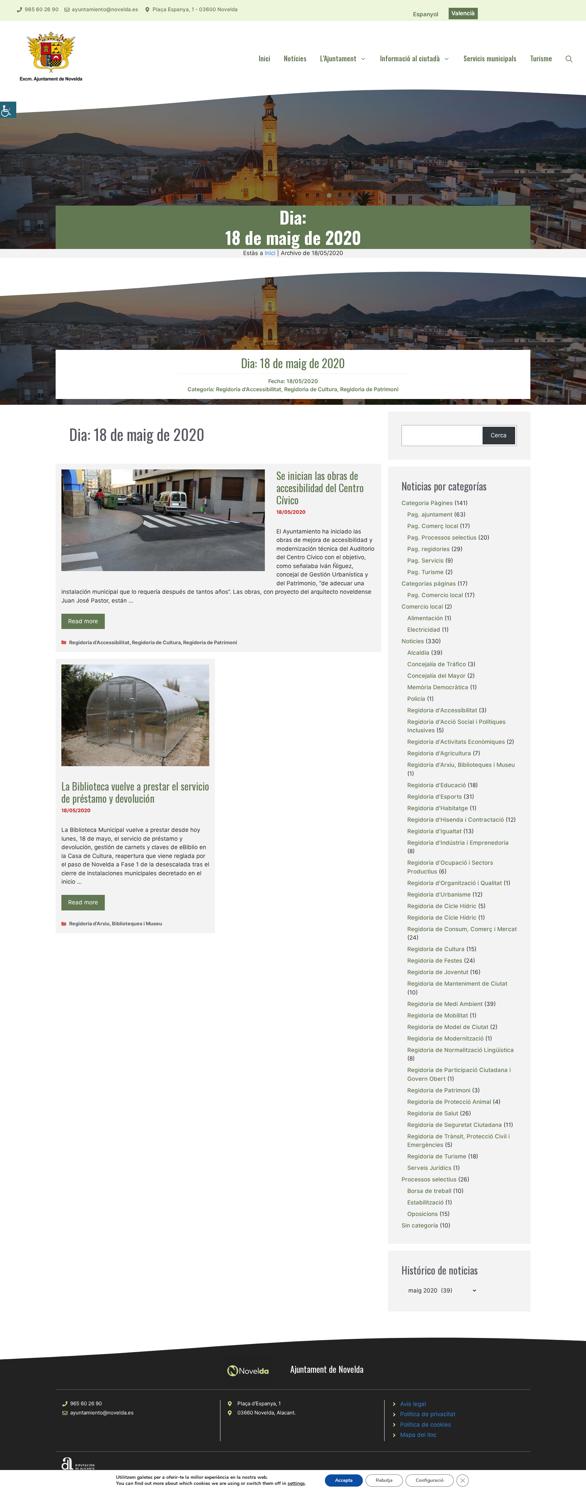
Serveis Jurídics (429, 1167)
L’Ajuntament (338, 58)
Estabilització (425, 1202)
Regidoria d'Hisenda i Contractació (455, 819)
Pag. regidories (428, 549)
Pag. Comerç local (432, 526)
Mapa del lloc (418, 1434)
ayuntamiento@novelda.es (105, 9)
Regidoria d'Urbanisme (439, 894)
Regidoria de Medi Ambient (445, 1004)
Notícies (295, 58)
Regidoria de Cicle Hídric (441, 906)
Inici (264, 58)
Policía (416, 698)
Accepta (344, 1480)
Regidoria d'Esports (434, 796)
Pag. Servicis (425, 560)
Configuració (430, 1480)
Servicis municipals (490, 58)
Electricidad (423, 629)
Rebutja (384, 1480)
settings (296, 1483)
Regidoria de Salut (432, 1113)
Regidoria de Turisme (436, 1156)
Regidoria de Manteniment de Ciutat (457, 983)
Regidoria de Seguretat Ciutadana (454, 1124)
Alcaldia (418, 652)
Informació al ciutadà (410, 58)
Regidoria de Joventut (437, 972)
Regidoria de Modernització (445, 1038)
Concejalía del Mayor (436, 675)
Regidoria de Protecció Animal (449, 1101)
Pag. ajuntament (429, 514)
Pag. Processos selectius (441, 537)
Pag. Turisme (425, 572)
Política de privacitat (427, 1414)
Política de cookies (425, 1424)
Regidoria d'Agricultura (439, 753)
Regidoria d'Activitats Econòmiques (456, 741)
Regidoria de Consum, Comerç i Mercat (462, 929)
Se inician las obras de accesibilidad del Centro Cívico (320, 487)
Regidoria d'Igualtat (434, 831)
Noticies (413, 641)
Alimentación (425, 618)
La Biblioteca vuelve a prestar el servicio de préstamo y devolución (135, 792)
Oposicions (422, 1214)
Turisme (541, 58)
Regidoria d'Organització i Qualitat (454, 883)
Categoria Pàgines (427, 503)
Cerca (499, 435)
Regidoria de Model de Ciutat (447, 1027)
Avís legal (413, 1404)
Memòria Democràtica (437, 687)
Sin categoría (420, 1225)
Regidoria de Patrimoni (369, 389)
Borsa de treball (429, 1191)
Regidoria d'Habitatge (437, 808)
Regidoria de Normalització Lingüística (460, 1050)
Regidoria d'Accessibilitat (248, 389)
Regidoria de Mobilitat (437, 1015)
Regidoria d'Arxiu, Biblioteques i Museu (115, 923)
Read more (83, 621)
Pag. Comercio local (435, 595)
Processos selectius (429, 1179)
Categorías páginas (429, 583)
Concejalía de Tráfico (436, 664)
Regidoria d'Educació (436, 785)
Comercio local (422, 606)
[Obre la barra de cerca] (569, 58)
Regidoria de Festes (434, 960)
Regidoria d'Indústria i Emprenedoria (458, 842)
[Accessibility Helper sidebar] (8, 110)
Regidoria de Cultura (310, 389)
